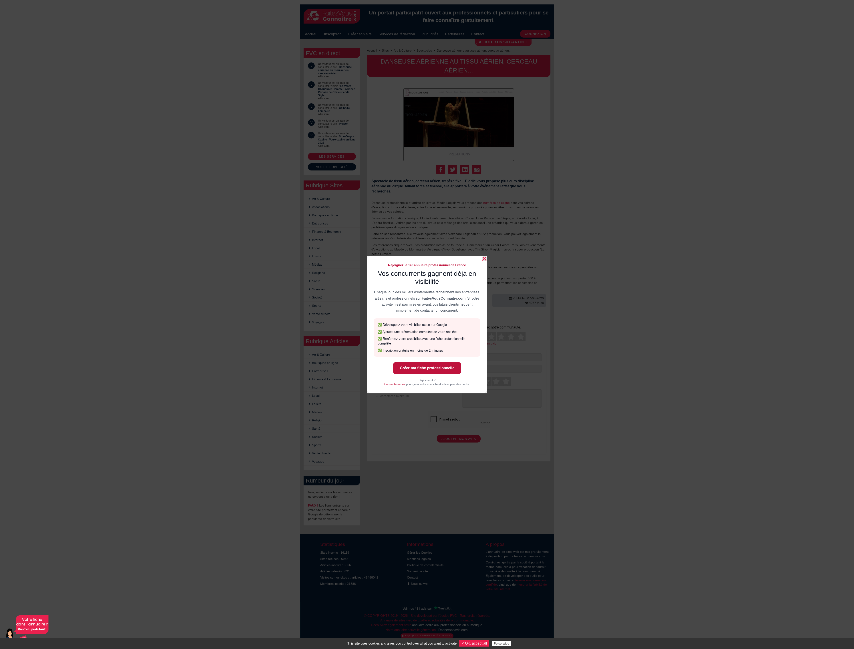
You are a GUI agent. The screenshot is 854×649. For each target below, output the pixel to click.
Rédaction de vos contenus (25, 631)
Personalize (501, 643)
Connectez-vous (394, 384)
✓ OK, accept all (474, 643)
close (484, 258)
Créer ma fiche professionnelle (427, 368)
